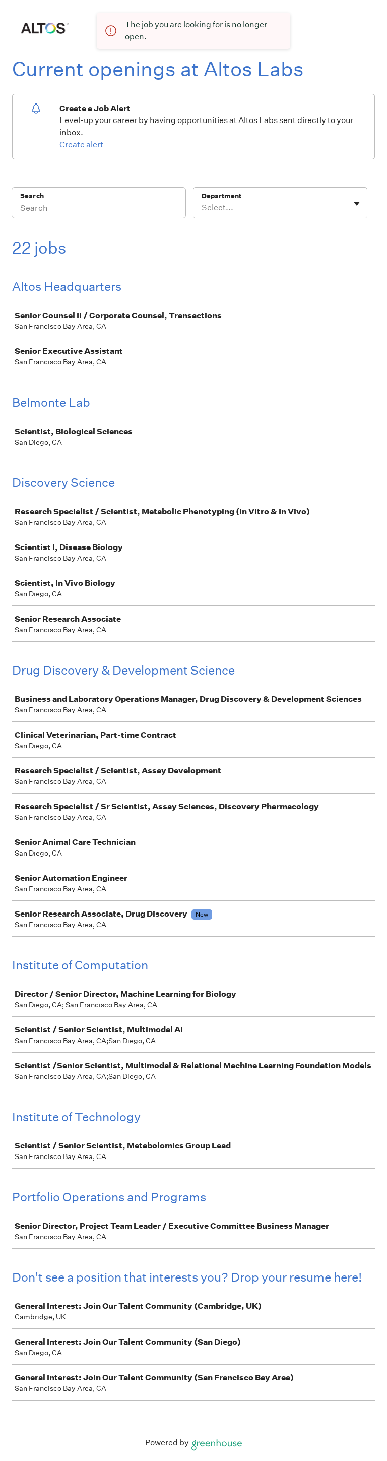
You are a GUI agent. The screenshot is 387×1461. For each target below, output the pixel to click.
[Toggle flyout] (357, 204)
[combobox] (202, 207)
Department (221, 196)
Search (32, 196)
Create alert (81, 144)
